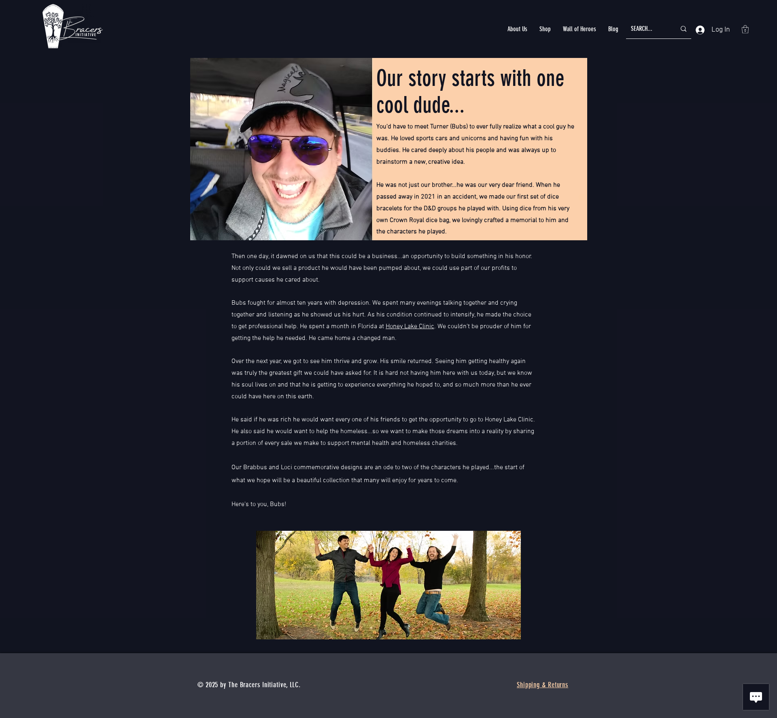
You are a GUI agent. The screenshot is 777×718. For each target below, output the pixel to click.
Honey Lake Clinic (410, 327)
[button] (517, 29)
